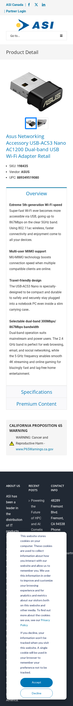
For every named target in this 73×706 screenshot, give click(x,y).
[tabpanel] (36, 292)
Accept (36, 682)
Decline (36, 693)
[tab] (36, 193)
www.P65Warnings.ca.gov (34, 449)
